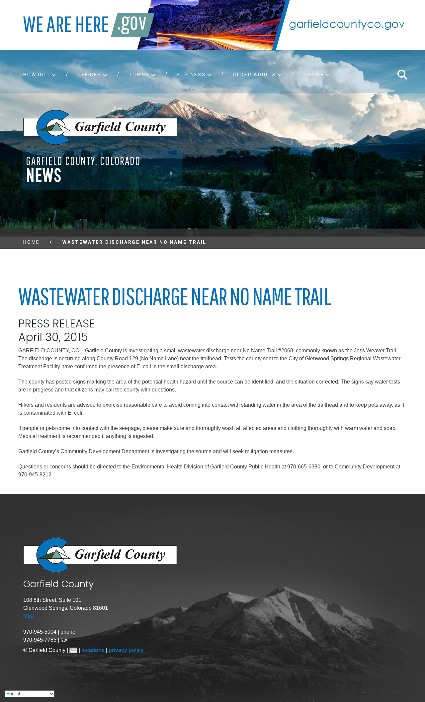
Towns (139, 74)
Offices (89, 74)
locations (93, 650)
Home (31, 242)
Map (28, 616)
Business (191, 74)
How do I (36, 74)
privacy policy (126, 650)
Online (313, 74)
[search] (402, 75)
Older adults (255, 74)
